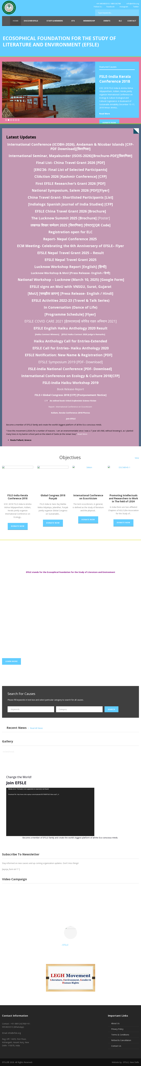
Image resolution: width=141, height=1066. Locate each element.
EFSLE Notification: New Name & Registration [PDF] (68, 355)
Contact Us (116, 1046)
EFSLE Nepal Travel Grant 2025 (71, 259)
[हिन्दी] (102, 266)
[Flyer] (90, 314)
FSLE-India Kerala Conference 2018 (115, 79)
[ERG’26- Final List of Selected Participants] (70, 169)
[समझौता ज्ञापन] (49, 293)
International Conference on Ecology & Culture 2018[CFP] (70, 375)
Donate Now (109, 122)
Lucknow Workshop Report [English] (65, 266)
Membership (89, 20)
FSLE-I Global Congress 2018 (52, 395)
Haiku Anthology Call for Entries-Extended (70, 341)
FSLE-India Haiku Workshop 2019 (70, 382)
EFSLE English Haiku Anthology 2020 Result (70, 328)
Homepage (8, 751)
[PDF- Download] (98, 368)
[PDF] (100, 162)
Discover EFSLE (31, 20)
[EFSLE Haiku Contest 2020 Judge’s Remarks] (83, 334)
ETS (73, 20)
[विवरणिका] (83, 148)
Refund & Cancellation (121, 1040)
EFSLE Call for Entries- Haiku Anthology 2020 (70, 348)
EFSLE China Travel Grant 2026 (61, 211)
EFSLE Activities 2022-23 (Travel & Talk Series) (70, 300)
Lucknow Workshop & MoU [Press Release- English (66, 273)
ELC (120, 20)
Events (107, 20)
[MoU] (33, 293)
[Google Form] (112, 279)
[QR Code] (102, 225)
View (137, 458)
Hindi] (108, 293)
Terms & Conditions (120, 1034)
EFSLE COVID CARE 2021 (44, 321)
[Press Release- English (79, 293)
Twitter (136, 6)
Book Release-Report (70, 389)
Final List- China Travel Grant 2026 (65, 162)
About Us (115, 1023)
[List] (109, 197)
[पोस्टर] (89, 225)
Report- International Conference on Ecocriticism (70, 406)
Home (15, 20)
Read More (104, 113)
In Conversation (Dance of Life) (70, 307)
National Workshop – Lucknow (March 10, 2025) (58, 279)
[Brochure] (97, 211)
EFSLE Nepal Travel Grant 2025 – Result (70, 252)
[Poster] (104, 218)
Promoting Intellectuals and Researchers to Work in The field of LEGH (123, 498)
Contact (131, 20)
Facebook (110, 6)
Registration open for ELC (70, 232)
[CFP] (108, 204)
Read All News (36, 728)
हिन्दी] (107, 273)
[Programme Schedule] (64, 314)
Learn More (11, 661)
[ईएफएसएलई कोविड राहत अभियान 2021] (90, 321)
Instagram (123, 6)
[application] (50, 812)
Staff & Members (55, 20)
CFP (46, 400)
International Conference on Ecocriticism (88, 497)
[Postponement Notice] (91, 395)
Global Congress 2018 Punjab (53, 497)
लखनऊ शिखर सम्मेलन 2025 (49, 225)
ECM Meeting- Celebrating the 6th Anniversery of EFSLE (65, 245)
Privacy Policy (117, 1029)
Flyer (120, 245)
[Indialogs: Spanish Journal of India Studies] (65, 204)
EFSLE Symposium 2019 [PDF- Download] (70, 362)
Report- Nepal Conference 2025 (70, 239)
